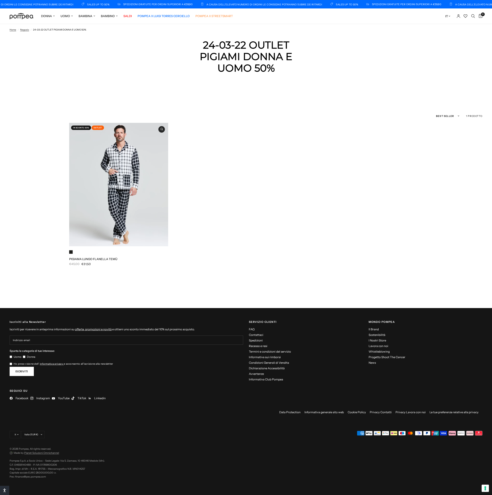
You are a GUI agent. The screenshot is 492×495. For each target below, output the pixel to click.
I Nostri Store (377, 340)
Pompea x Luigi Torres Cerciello (164, 16)
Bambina (85, 16)
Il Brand (374, 329)
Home (13, 29)
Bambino (108, 16)
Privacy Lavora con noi (411, 412)
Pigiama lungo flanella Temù (93, 259)
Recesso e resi (258, 346)
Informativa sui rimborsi (265, 357)
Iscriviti (21, 371)
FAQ (252, 329)
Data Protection (290, 412)
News (372, 362)
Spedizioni (256, 340)
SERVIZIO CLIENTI (263, 322)
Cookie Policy (357, 412)
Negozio (24, 29)
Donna (46, 16)
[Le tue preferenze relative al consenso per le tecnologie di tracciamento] (485, 488)
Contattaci (256, 335)
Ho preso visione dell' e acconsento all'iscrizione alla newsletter (63, 363)
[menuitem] (48, 16)
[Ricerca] (473, 16)
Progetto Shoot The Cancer (387, 357)
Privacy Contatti (381, 412)
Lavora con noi (378, 346)
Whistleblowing (379, 351)
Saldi (127, 16)
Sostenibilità (377, 335)
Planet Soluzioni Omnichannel (41, 452)
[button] (4, 490)
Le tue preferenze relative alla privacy (454, 412)
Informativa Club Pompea (266, 379)
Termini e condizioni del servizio (270, 351)
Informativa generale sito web (324, 412)
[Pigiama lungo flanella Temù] (118, 184)
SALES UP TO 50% (88, 4)
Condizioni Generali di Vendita (269, 362)
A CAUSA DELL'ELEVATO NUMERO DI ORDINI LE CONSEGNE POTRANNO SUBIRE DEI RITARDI (254, 4)
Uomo (65, 16)
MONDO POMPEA (382, 322)
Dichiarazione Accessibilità (267, 368)
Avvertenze (256, 374)
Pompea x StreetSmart (214, 16)
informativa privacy (52, 363)
